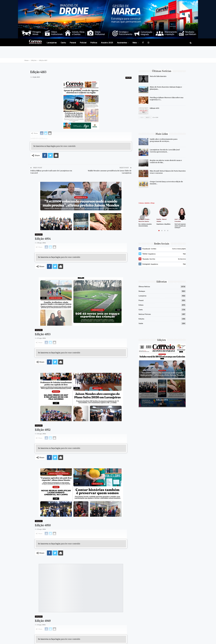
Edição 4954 (162, 400)
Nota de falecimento (158, 76)
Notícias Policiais (145, 314)
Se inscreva (38, 146)
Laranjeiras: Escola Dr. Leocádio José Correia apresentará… (165, 151)
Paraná (73, 42)
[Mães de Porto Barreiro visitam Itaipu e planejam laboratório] (143, 89)
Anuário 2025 (107, 42)
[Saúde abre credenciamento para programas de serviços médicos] (143, 141)
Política (93, 42)
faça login (51, 146)
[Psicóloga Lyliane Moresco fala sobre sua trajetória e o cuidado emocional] (143, 100)
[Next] (182, 217)
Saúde (141, 323)
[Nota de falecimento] (143, 78)
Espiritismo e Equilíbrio (163, 224)
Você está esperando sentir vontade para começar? (181, 225)
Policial (83, 42)
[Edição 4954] (162, 375)
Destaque (142, 291)
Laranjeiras (52, 42)
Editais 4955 (154, 108)
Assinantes (122, 42)
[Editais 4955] (143, 110)
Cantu (63, 42)
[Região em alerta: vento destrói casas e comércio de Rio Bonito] (143, 163)
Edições (128, 77)
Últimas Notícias (144, 286)
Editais (141, 305)
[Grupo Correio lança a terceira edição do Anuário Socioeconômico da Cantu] (143, 184)
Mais (135, 42)
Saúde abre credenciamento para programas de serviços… (163, 140)
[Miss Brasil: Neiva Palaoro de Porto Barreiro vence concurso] (143, 173)
